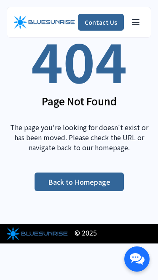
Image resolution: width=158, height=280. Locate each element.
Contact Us (101, 22)
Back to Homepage (79, 182)
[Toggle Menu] (135, 22)
